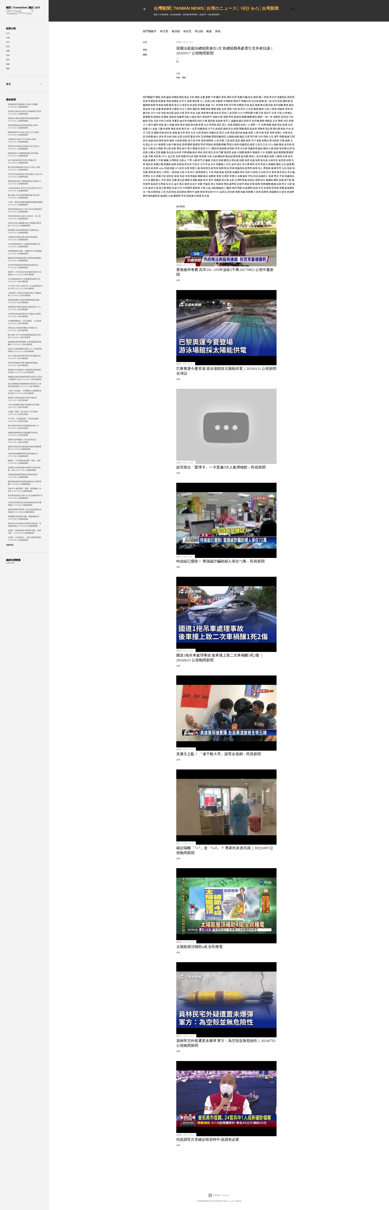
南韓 (234, 188)
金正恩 (171, 156)
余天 (213, 164)
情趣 (158, 109)
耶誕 (145, 160)
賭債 (161, 140)
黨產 (153, 105)
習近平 (267, 113)
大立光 (146, 180)
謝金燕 (253, 128)
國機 (249, 116)
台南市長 (273, 160)
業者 (163, 109)
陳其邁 (236, 156)
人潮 (256, 132)
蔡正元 (178, 105)
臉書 (145, 128)
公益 (208, 188)
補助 (225, 128)
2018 (202, 164)
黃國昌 (236, 124)
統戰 (257, 184)
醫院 (229, 188)
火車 (187, 172)
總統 (278, 164)
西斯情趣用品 (219, 136)
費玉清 (212, 152)
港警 (257, 180)
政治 (8, 42)
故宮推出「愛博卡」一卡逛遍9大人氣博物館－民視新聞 (221, 467)
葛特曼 (196, 101)
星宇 (211, 180)
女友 (193, 132)
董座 (192, 136)
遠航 (218, 109)
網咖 (189, 152)
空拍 (250, 176)
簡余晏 (235, 160)
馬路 (265, 136)
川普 (279, 113)
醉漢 (169, 109)
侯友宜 (187, 31)
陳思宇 (237, 101)
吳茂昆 (193, 105)
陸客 (271, 156)
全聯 (285, 132)
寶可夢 (254, 136)
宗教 (282, 140)
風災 (219, 124)
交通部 (225, 176)
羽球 (202, 144)
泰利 (236, 144)
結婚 (150, 140)
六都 (202, 188)
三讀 (227, 140)
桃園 (257, 105)
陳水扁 (264, 105)
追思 (232, 140)
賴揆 (173, 164)
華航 (169, 188)
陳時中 (190, 191)
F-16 (248, 124)
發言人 (227, 120)
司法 (268, 172)
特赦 (270, 105)
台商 (198, 132)
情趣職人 (221, 164)
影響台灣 (267, 140)
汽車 (234, 109)
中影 (158, 113)
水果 (182, 113)
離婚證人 (221, 188)
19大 (262, 152)
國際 (145, 54)
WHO (216, 191)
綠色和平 (207, 116)
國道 (246, 128)
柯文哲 (164, 31)
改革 (233, 164)
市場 (187, 176)
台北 (283, 164)
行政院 (254, 172)
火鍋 (214, 156)
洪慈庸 (149, 136)
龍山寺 (149, 144)
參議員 (237, 116)
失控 (274, 101)
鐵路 (200, 180)
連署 (189, 101)
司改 (150, 120)
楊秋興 (196, 188)
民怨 (224, 113)
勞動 (239, 188)
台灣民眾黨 (241, 180)
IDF (150, 128)
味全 (262, 180)
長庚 (186, 168)
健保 (245, 176)
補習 (187, 124)
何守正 (201, 160)
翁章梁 (282, 160)
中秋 (161, 120)
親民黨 (211, 120)
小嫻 (194, 160)
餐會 (286, 105)
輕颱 (223, 144)
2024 (270, 144)
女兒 (206, 124)
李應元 (233, 176)
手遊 (281, 176)
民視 (215, 168)
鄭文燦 (209, 113)
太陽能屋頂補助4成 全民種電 (199, 946)
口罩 (163, 191)
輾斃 (268, 184)
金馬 (290, 156)
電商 (272, 132)
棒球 (252, 164)
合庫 (284, 156)
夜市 (205, 180)
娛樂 (8, 51)
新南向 (205, 132)
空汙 (253, 140)
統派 (178, 128)
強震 (257, 160)
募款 (291, 105)
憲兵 (221, 132)
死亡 (224, 124)
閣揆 (189, 144)
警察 (280, 120)
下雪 (189, 160)
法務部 (175, 109)
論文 (176, 184)
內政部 (275, 140)
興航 (229, 109)
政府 (243, 124)
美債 (163, 97)
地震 (246, 160)
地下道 (191, 140)
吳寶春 (162, 101)
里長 (187, 113)
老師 (177, 124)
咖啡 (171, 140)
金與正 (223, 191)
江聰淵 (278, 156)
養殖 (281, 144)
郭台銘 (199, 31)
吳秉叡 (165, 116)
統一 (189, 128)
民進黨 (159, 105)
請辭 (241, 160)
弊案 (269, 124)
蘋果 (250, 132)
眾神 (231, 168)
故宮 (181, 168)
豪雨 (261, 109)
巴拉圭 (196, 164)
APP (155, 144)
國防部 (196, 109)
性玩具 (189, 156)
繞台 (239, 164)
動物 (261, 101)
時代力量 (202, 120)
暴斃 (207, 97)
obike (161, 168)
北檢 (198, 113)
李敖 (226, 105)
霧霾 (166, 160)
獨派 (173, 128)
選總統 (269, 180)
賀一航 (268, 101)
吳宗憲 (225, 180)
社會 (8, 37)
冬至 (260, 188)
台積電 (186, 136)
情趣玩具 (246, 101)
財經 (8, 46)
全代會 (243, 148)
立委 (289, 184)
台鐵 (168, 144)
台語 (284, 168)
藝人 (158, 180)
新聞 (221, 168)
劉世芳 (247, 120)
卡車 (211, 172)
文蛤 (191, 97)
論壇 (150, 188)
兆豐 (263, 124)
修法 (155, 136)
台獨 (150, 152)
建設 (241, 120)
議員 (176, 113)
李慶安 (175, 120)
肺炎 (218, 31)
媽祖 (246, 184)
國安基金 (184, 97)
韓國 (183, 156)
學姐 (226, 184)
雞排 (265, 148)
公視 (266, 109)
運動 (195, 180)
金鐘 (234, 152)
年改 (192, 113)
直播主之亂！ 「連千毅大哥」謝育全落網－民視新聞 (218, 754)
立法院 (262, 172)
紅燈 (289, 148)
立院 (148, 132)
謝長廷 (170, 176)
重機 (241, 128)
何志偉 (255, 101)
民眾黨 (275, 188)
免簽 (182, 176)
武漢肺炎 (155, 191)
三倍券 (257, 191)
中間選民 (187, 188)
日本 (163, 176)
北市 (275, 120)
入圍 (160, 128)
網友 (189, 109)
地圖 (215, 116)
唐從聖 (227, 152)
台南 (182, 172)
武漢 (168, 191)
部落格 (201, 105)
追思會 (228, 172)
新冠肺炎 (181, 191)
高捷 (166, 168)
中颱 (173, 144)
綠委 (274, 124)
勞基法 (230, 144)
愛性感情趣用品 (151, 195)
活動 (213, 188)
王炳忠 (214, 160)
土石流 (249, 109)
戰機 (244, 116)
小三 (145, 124)
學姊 (168, 101)
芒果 (260, 113)
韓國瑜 (175, 97)
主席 (274, 113)
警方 (189, 148)
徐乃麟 (219, 152)
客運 (218, 176)
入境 (216, 140)
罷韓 (250, 188)
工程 (229, 113)
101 (177, 168)
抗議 (174, 188)
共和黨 (197, 195)
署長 (179, 148)
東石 (181, 184)
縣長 (169, 180)
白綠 (212, 101)
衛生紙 (264, 160)
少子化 (211, 128)
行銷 (261, 132)
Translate (28, 13)
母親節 (172, 116)
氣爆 (287, 136)
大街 (260, 136)
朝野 (253, 124)
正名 (265, 144)
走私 (224, 109)
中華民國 (248, 113)
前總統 (271, 164)
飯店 (205, 176)
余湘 (245, 188)
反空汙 (182, 101)
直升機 (255, 120)
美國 (158, 176)
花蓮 (252, 160)
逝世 (237, 140)
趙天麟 (244, 156)
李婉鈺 (194, 176)
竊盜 (242, 136)
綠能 (236, 136)
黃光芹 (273, 97)
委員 (279, 172)
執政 (283, 128)
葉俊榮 (223, 148)
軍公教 (167, 148)
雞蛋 (171, 105)
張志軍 (268, 128)
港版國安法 (275, 191)
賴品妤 (154, 184)
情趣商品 (289, 176)
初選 (288, 160)
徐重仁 (278, 132)
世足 (250, 97)
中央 (288, 128)
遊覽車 (212, 176)
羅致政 (157, 116)
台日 (153, 176)
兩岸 (183, 128)
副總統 (236, 172)
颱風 (209, 31)
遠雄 (275, 152)
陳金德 (229, 156)
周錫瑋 (281, 109)
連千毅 (287, 180)
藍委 (284, 124)
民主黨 (205, 195)
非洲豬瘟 (228, 101)
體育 (8, 59)
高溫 (232, 132)
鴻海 (174, 136)
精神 (276, 148)
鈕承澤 (146, 101)
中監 (153, 109)
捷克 (284, 191)
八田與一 (166, 172)
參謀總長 (289, 188)
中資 (155, 188)
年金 (207, 164)
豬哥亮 (277, 168)
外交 (228, 164)
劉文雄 (209, 168)
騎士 (205, 172)
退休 (182, 124)
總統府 (221, 156)
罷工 (261, 97)
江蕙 (197, 168)
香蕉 (223, 97)
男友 (187, 132)
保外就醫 (278, 105)
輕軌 (184, 140)
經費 (236, 128)
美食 (266, 132)
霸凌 (271, 176)
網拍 (276, 180)
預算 (163, 113)
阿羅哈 (209, 144)
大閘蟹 (240, 152)
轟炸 (218, 97)
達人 (260, 168)
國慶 (163, 152)
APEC (164, 156)
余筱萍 (240, 184)
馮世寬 (157, 156)
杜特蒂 (177, 152)
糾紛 (155, 140)
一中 (258, 124)
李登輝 (219, 105)
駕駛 (258, 140)
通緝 (229, 97)
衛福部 (219, 128)
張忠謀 (170, 152)
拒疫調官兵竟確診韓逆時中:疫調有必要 (207, 1139)
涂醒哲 (276, 116)
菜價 (184, 144)
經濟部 (248, 168)
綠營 (252, 144)
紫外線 (239, 132)
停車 (198, 140)
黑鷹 (281, 188)
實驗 (197, 97)
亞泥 (290, 124)
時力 (192, 172)
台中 (153, 113)
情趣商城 (202, 128)
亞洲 (203, 136)
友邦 (257, 164)
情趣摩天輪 (183, 116)
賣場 (203, 140)
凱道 (226, 168)
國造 (254, 116)
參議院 (164, 195)
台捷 (170, 195)
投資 (279, 101)
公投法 (258, 144)
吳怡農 (231, 191)
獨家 (160, 148)
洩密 (203, 113)
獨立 (289, 113)
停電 (237, 148)
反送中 (193, 184)
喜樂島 (175, 101)
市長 (163, 180)
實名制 (209, 191)
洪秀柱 (146, 176)
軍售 (231, 116)
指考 (155, 168)
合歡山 (182, 160)
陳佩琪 (256, 152)
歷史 (276, 176)
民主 (284, 184)
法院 (155, 120)
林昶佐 (251, 180)
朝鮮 (196, 156)
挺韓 (255, 188)
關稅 (158, 97)
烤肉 (200, 152)
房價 (291, 120)
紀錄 (278, 184)
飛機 (202, 109)
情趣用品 (282, 97)
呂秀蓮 (162, 184)
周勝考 (261, 128)
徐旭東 (166, 128)
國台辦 (276, 128)
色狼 (161, 124)
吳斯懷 (267, 188)
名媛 (202, 97)
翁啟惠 (219, 120)
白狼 (271, 148)
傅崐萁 (268, 120)
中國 (255, 113)
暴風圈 (217, 144)
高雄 (202, 168)
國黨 (156, 132)
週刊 (150, 124)
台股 (179, 136)
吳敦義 (180, 164)
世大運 (245, 164)
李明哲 (212, 124)
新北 (284, 172)
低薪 (289, 168)
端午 (199, 116)
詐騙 (245, 97)
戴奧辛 (248, 152)
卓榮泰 (219, 101)
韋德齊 (290, 191)
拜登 (183, 195)
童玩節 (180, 180)
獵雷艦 (282, 152)
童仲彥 (194, 124)
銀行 (184, 148)
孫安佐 (185, 105)
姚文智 (183, 120)
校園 (166, 105)
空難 (150, 156)
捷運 (289, 164)
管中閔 (232, 105)
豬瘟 (255, 97)
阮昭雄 (219, 184)
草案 (221, 140)
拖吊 (166, 140)
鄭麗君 (290, 152)
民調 (234, 113)
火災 (271, 136)
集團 (239, 97)
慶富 (266, 156)
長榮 (200, 184)
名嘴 (239, 176)
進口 (166, 124)
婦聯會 (209, 140)
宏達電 (201, 148)
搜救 (262, 120)
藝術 (145, 120)
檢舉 (255, 168)
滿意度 (149, 164)
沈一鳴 (146, 191)
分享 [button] (145, 42)
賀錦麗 (190, 195)
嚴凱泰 (154, 101)
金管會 (287, 144)
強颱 (276, 144)
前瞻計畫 (158, 164)
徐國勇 (269, 152)
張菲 (205, 152)
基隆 (174, 132)
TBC (213, 105)
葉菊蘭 (146, 116)
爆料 (155, 124)
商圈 (281, 136)
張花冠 (284, 116)
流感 (229, 124)
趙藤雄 (234, 120)
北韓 (178, 156)
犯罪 (234, 97)
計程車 (167, 120)
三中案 (159, 160)
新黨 (220, 160)
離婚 (207, 160)
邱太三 (183, 109)
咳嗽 (197, 191)
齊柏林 (267, 168)
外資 (246, 105)
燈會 (266, 97)
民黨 (161, 132)
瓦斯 (292, 136)
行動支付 (153, 148)
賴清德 (176, 31)
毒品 (252, 105)
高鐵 (216, 172)
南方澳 (162, 188)
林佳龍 (170, 113)
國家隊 (177, 195)
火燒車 (178, 140)
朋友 (279, 124)
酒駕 (208, 109)
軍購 (225, 116)
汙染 (291, 116)
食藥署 (162, 144)
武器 (220, 116)
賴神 (186, 184)
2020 (240, 113)
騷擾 (195, 148)
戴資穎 (196, 144)
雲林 (287, 109)
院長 (247, 172)
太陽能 (230, 136)
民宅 (243, 109)
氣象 (245, 132)
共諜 (255, 176)
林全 (242, 172)
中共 (179, 188)
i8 (154, 152)
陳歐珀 (188, 180)
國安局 (215, 148)
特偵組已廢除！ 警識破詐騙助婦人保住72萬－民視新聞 (220, 561)
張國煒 (217, 180)
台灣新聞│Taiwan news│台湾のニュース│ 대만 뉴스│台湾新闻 (216, 8)
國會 (260, 116)
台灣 (284, 113)
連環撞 (199, 172)
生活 (8, 33)
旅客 (248, 140)
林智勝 (203, 156)
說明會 (230, 148)
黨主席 (181, 132)
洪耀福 (240, 105)
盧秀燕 (232, 184)
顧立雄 (149, 168)
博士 (213, 184)
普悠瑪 (290, 97)
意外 (145, 140)
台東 (227, 132)
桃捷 (172, 168)
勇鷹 (237, 191)
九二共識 (205, 101)
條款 (260, 148)
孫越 (207, 105)
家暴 (200, 124)
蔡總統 (167, 164)
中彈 (213, 97)
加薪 (173, 148)
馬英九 (264, 164)
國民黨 (286, 101)
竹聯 (184, 152)
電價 (262, 184)
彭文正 (169, 184)
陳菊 (213, 109)
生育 (194, 128)
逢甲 (276, 136)
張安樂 (283, 148)
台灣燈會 (174, 160)
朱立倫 (291, 172)
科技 (198, 136)
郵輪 (208, 136)
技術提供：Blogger (221, 1195)
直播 (281, 180)
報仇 (158, 172)
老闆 (150, 172)
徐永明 (260, 156)
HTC (208, 148)
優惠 (243, 140)
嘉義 (221, 172)
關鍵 (200, 176)
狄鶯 (252, 184)
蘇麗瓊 (151, 160)
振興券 (265, 191)
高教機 (249, 191)
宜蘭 (174, 180)
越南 (168, 97)
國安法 (227, 160)
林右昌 (168, 132)
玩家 (247, 136)
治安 (285, 120)
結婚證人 (263, 176)
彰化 (230, 128)
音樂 (192, 168)
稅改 (179, 144)
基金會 (146, 109)
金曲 (154, 128)
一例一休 (268, 116)
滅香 (287, 140)
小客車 (273, 109)
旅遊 (176, 176)
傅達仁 (252, 156)
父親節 (193, 116)
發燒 (202, 191)
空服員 (206, 184)
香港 (274, 172)
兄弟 (209, 156)
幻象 (145, 156)
